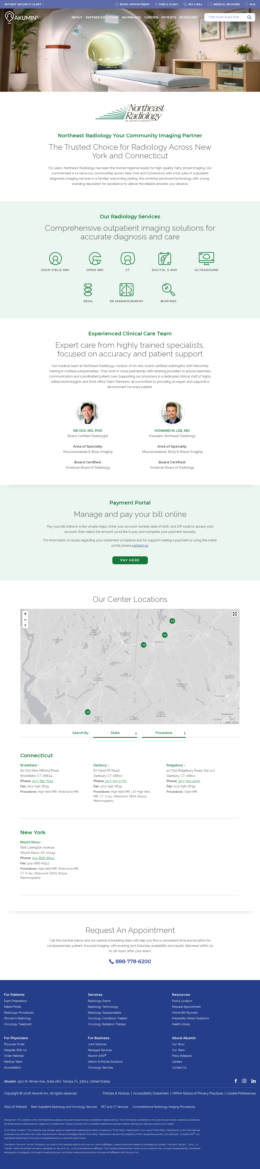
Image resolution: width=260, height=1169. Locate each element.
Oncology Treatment (17, 1024)
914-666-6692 (43, 858)
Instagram (244, 1079)
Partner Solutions (102, 17)
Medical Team (13, 1061)
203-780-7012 (42, 781)
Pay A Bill (195, 4)
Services (95, 995)
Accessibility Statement (151, 1093)
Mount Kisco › (31, 842)
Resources (181, 995)
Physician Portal (14, 1044)
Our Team (178, 1050)
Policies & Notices (116, 1093)
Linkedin (253, 1079)
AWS (228, 722)
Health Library (181, 1024)
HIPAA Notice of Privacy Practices (197, 1093)
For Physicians (16, 1038)
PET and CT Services (114, 1106)
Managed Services (100, 1050)
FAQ (252, 4)
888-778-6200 (133, 961)
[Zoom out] (25, 620)
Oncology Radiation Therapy (107, 1024)
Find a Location (182, 1001)
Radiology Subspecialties (104, 1012)
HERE (235, 722)
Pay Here (126, 561)
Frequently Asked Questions (190, 1018)
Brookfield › (29, 765)
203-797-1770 (115, 781)
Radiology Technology (103, 1006)
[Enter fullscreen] (235, 614)
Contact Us (179, 1067)
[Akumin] (21, 17)
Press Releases (182, 1055)
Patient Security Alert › (24, 4)
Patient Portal (12, 1006)
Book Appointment (135, 4)
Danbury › (101, 765)
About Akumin (184, 1038)
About (77, 17)
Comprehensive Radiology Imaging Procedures (163, 1106)
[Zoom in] (25, 614)
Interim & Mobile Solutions (105, 1061)
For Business (98, 1038)
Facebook (236, 1079)
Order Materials (14, 1055)
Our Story (178, 1044)
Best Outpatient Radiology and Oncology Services (64, 1106)
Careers (151, 17)
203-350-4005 (189, 781)
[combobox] (115, 733)
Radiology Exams (99, 1001)
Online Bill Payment (185, 1012)
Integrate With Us (15, 1050)
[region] (130, 666)
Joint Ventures (97, 1044)
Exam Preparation (15, 1001)
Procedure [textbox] (164, 733)
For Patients (14, 995)
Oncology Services (100, 1067)
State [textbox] (115, 733)
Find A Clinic (168, 4)
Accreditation (12, 1067)
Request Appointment (186, 1006)
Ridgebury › (176, 765)
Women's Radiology (17, 1018)
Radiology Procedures (19, 1012)
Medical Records (226, 4)
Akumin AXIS (131, 17)
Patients (168, 17)
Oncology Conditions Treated (107, 1018)
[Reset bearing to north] (25, 625)
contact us (140, 545)
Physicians (188, 17)
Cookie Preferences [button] (241, 1093)
